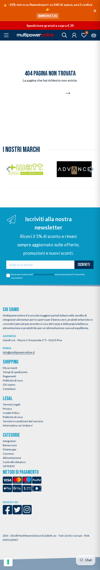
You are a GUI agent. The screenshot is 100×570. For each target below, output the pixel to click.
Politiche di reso (13, 380)
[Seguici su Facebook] (7, 513)
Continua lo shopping (47, 93)
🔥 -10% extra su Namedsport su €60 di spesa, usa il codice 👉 (47, 10)
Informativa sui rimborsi (18, 425)
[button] (8, 169)
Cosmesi (8, 453)
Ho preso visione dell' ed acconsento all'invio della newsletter (48, 276)
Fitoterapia (9, 449)
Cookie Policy (11, 413)
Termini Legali (11, 404)
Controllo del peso (14, 462)
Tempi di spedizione (15, 372)
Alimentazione (12, 458)
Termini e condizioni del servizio (23, 421)
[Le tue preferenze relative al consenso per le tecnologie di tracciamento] (8, 561)
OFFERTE (9, 466)
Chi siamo (9, 384)
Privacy (7, 408)
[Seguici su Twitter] (17, 513)
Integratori (9, 441)
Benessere (10, 445)
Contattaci (9, 389)
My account (10, 368)
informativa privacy (44, 274)
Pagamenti (9, 376)
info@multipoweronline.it (19, 352)
